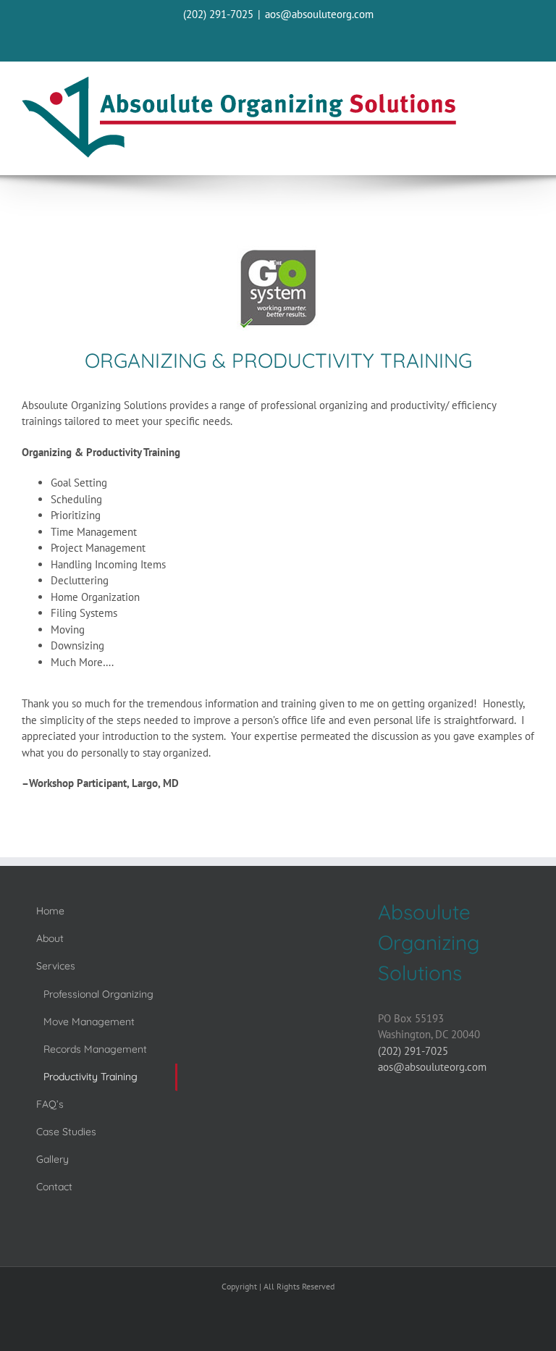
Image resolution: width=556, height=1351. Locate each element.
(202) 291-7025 (218, 14)
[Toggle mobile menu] (526, 87)
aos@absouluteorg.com (319, 14)
